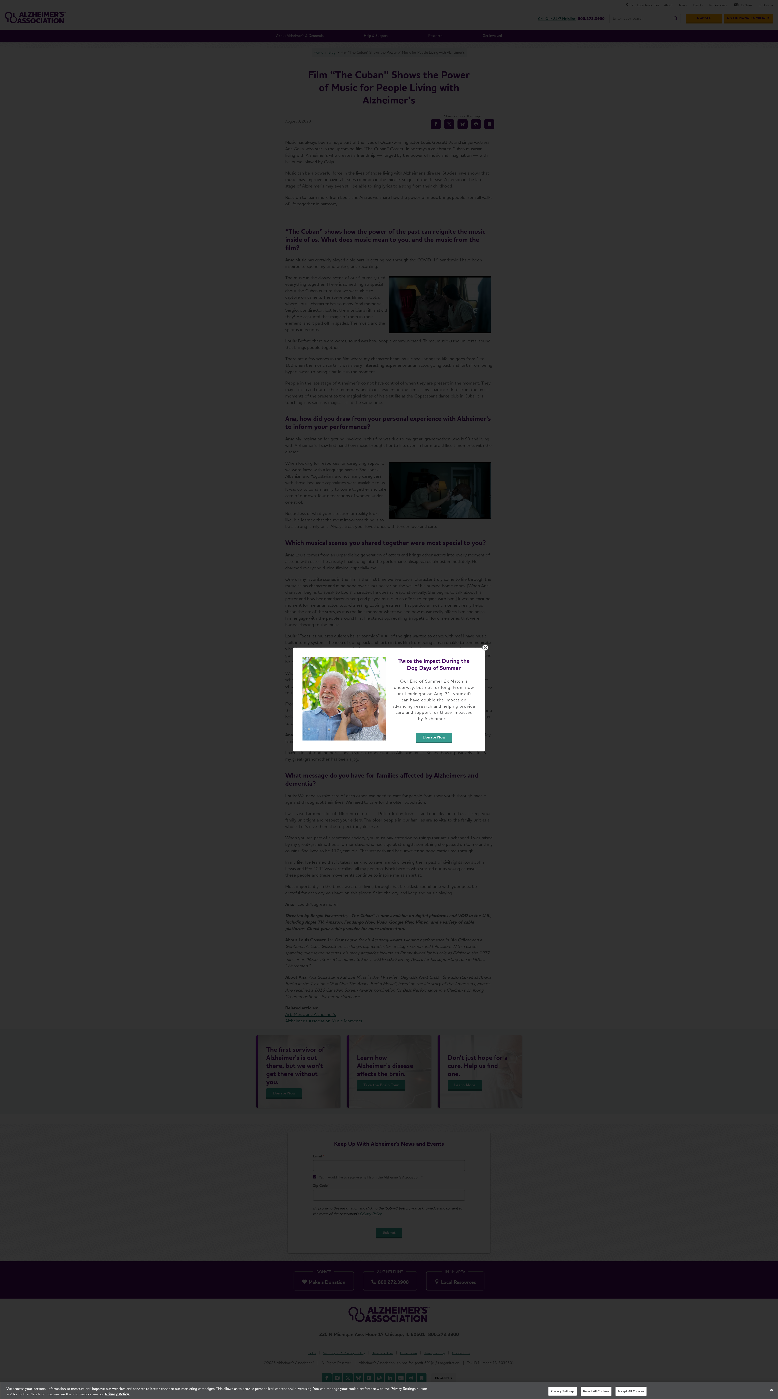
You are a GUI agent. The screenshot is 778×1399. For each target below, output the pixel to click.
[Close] (771, 1389)
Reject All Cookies (596, 1391)
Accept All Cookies (631, 1391)
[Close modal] (485, 648)
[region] (389, 1390)
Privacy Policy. (117, 1394)
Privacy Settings (562, 1391)
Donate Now (434, 737)
